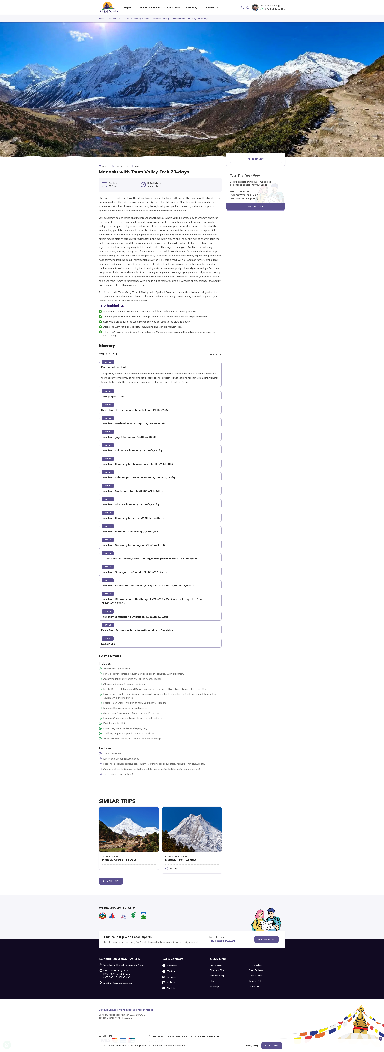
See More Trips (110, 881)
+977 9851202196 (274, 8)
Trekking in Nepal (141, 18)
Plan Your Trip (266, 939)
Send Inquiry (256, 159)
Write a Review (256, 975)
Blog (212, 981)
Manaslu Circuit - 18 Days (119, 859)
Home (101, 18)
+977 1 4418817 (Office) (116, 970)
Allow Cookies (272, 1045)
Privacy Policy (251, 1045)
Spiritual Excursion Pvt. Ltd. (176, 1036)
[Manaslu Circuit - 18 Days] (129, 829)
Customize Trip (255, 206)
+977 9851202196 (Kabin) (116, 973)
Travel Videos (217, 964)
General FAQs (255, 981)
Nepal (126, 18)
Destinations (114, 18)
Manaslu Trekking (161, 18)
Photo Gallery (255, 964)
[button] (113, 367)
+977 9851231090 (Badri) (116, 977)
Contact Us (211, 7)
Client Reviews (256, 970)
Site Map (214, 986)
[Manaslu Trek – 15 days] (192, 829)
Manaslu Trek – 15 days (181, 859)
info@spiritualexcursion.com (117, 982)
